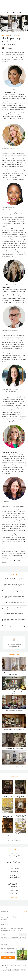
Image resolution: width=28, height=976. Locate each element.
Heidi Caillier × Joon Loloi (20, 796)
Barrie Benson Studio (20, 835)
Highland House (20, 833)
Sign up (15, 551)
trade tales (5, 35)
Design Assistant (14, 883)
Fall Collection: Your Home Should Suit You (20, 816)
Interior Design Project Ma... (14, 861)
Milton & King (8, 795)
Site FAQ (5, 967)
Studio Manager (14, 876)
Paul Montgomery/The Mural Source (8, 815)
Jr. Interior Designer (14, 868)
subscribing (4, 557)
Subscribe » (8, 957)
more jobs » (14, 897)
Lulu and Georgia (20, 814)
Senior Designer (14, 853)
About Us (3, 965)
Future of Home (18, 560)
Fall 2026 (20, 797)
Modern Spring (7, 835)
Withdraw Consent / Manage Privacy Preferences (15, 972)
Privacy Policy (18, 938)
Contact (11, 965)
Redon (7, 817)
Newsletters (20, 965)
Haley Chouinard (9, 48)
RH (7, 833)
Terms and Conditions (14, 969)
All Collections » (14, 840)
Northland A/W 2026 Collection (7, 797)
